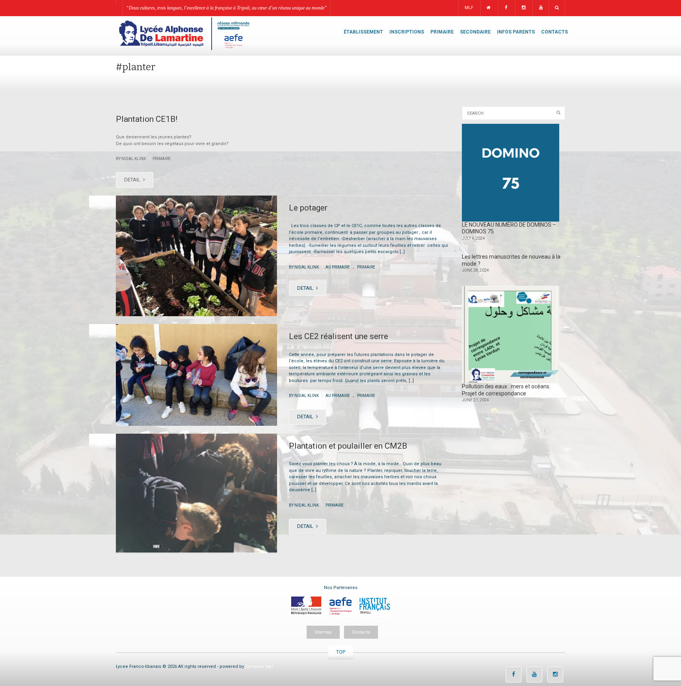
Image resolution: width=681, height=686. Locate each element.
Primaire (162, 159)
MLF (469, 7)
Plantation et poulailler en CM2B (348, 446)
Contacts (361, 632)
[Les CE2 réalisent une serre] (196, 375)
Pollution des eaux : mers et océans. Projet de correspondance (506, 390)
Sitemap (323, 632)
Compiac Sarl (259, 666)
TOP (340, 652)
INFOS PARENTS (516, 32)
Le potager (308, 208)
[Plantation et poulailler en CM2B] (196, 493)
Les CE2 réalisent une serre (338, 336)
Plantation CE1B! (146, 119)
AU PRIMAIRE (338, 267)
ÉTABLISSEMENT (363, 32)
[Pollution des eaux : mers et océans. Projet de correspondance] (511, 335)
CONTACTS (554, 32)
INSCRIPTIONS (406, 32)
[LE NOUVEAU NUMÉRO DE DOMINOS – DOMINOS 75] (511, 173)
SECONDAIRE (475, 32)
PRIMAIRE (442, 32)
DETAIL (132, 180)
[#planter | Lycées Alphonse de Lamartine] (183, 33)
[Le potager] (196, 256)
